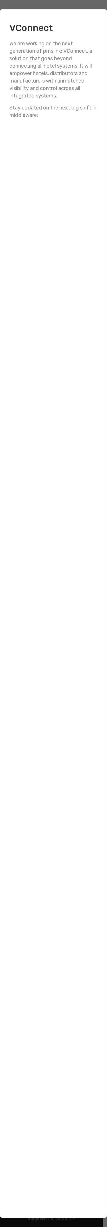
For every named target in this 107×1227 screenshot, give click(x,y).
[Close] (96, 19)
